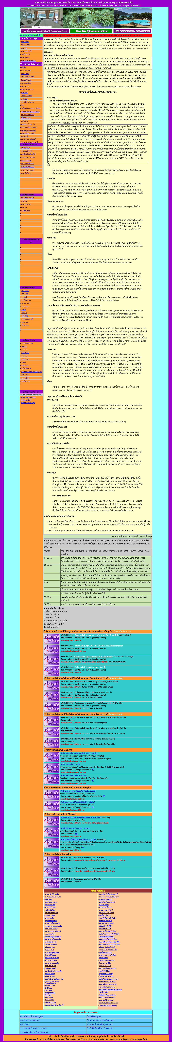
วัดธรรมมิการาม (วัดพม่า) (30, 112)
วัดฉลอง (24, 346)
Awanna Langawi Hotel (29, 142)
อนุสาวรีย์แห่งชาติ (27, 77)
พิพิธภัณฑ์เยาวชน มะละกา (108, 979)
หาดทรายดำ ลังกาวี (106, 910)
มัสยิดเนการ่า (50, 947)
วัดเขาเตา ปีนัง (50, 905)
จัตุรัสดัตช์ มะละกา (105, 974)
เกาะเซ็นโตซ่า (26, 173)
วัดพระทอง (25, 375)
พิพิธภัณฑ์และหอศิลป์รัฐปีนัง (109, 934)
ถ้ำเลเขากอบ (25, 210)
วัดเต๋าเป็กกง (103, 958)
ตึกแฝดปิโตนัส (26, 80)
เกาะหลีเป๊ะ (25, 42)
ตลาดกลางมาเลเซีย (52, 963)
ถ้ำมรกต (24, 201)
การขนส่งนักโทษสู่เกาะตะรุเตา (33, 1028)
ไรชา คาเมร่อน (26, 96)
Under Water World (28, 133)
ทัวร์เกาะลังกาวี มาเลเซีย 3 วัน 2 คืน (73, 775)
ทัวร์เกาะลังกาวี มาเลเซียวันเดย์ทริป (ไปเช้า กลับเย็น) (79, 753)
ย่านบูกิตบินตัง (50, 993)
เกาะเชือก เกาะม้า (27, 198)
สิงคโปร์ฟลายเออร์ (27, 167)
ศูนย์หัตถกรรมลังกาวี (106, 913)
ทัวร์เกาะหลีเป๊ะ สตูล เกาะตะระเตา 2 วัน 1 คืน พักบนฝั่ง (93, 656)
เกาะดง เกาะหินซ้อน (28, 61)
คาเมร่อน (24, 93)
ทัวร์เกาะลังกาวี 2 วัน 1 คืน (46, 5)
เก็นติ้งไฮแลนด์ (50, 1002)
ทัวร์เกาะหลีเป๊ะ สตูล (28, 403)
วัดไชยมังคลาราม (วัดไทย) (30, 108)
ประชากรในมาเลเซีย (52, 923)
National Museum (52, 981)
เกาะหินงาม (25, 57)
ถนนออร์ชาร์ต (26, 160)
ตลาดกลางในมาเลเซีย (53, 939)
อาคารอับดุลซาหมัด (52, 952)
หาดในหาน (25, 381)
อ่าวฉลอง (24, 350)
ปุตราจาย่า (25, 86)
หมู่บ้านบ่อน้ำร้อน (105, 907)
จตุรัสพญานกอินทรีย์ (28, 130)
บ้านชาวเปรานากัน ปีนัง (107, 955)
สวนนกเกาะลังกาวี (105, 899)
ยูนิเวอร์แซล (25, 148)
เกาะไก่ (24, 297)
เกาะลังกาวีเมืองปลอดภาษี (108, 894)
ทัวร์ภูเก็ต (126, 5)
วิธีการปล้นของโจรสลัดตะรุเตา (100, 1020)
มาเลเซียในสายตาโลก (53, 897)
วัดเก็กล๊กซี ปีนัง (104, 971)
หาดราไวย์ (25, 353)
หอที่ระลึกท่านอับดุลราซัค (54, 979)
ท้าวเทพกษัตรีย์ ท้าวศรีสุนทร (31, 372)
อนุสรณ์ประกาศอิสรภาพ (107, 984)
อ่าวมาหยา (25, 306)
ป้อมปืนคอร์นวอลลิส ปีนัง (108, 939)
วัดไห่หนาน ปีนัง (105, 929)
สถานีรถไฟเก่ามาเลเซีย (53, 971)
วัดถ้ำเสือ (25, 316)
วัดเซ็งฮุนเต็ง (103, 992)
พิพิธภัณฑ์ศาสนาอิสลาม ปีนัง (109, 944)
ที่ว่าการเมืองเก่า (51, 960)
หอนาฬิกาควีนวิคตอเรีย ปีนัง (109, 942)
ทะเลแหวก (25, 291)
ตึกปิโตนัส (48, 899)
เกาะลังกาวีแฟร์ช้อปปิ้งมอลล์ (109, 897)
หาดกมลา (24, 365)
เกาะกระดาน (25, 204)
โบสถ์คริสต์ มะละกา (106, 976)
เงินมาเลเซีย (49, 918)
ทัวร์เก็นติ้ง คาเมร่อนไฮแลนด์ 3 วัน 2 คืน (75, 828)
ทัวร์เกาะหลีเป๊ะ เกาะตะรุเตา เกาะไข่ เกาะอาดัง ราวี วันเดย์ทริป (97, 635)
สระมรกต (25, 322)
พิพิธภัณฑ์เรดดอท (27, 164)
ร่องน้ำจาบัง (25, 54)
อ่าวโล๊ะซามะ (26, 300)
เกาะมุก (24, 207)
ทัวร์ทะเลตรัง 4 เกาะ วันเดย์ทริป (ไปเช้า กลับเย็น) (78, 791)
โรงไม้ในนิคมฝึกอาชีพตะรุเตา (100, 1028)
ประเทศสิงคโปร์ (26, 151)
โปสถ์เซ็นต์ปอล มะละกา (107, 987)
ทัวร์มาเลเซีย (31, 5)
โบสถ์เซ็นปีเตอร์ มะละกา (107, 1005)
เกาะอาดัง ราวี (26, 51)
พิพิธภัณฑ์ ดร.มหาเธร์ (29, 127)
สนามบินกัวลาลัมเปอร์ (53, 931)
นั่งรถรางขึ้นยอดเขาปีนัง (107, 968)
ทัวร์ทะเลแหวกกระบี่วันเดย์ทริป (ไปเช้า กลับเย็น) (78, 802)
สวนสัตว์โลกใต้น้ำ (105, 921)
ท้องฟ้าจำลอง (50, 976)
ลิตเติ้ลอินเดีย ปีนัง (105, 952)
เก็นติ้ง (23, 67)
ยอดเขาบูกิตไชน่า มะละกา (108, 1003)
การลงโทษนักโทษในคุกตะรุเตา (34, 1032)
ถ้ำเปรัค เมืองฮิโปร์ (27, 115)
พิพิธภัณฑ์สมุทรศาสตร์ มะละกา (110, 990)
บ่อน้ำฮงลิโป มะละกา (106, 1000)
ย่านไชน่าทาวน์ (50, 942)
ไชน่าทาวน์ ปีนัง (105, 963)
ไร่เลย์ (24, 310)
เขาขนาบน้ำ (26, 303)
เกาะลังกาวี (25, 74)
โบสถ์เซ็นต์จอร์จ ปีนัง (106, 937)
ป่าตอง (23, 362)
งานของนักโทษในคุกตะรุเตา (99, 1024)
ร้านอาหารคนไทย (51, 913)
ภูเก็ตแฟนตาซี (26, 368)
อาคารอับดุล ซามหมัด (53, 937)
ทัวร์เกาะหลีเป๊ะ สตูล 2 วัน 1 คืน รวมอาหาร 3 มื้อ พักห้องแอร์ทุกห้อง (99, 646)
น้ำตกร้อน (25, 325)
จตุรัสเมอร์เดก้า (26, 83)
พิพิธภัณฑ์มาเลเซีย (52, 958)
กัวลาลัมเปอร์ (26, 71)
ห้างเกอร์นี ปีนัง (50, 907)
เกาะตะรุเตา (25, 45)
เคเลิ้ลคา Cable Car (28, 124)
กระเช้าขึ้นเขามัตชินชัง (107, 918)
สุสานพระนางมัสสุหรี (28, 139)
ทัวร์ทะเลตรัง (135, 5)
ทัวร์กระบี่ (118, 5)
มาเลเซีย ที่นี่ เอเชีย (52, 894)
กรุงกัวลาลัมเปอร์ (51, 921)
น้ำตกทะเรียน (104, 905)
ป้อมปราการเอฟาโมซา (107, 982)
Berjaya (48, 995)
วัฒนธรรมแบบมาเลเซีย (53, 926)
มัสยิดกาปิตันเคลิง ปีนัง (107, 947)
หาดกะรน (24, 359)
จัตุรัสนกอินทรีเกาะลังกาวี (54, 1005)
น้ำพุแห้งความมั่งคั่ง (28, 157)
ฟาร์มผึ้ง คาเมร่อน (27, 102)
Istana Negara (50, 983)
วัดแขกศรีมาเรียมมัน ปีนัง (108, 950)
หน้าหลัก (24, 35)
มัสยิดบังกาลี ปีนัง (105, 926)
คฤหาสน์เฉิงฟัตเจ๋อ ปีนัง (107, 931)
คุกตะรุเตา (24, 1024)
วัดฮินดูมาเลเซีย (50, 968)
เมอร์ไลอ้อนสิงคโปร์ (28, 154)
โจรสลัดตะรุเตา (94, 1016)
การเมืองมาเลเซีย (51, 929)
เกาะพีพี (24, 313)
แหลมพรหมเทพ (27, 343)
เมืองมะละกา (25, 118)
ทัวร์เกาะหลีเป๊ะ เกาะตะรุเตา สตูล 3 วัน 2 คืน (90, 667)
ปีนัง (22, 105)
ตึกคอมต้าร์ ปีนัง (105, 966)
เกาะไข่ (24, 48)
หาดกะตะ (24, 356)
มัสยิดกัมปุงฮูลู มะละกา (107, 995)
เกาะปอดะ (25, 294)
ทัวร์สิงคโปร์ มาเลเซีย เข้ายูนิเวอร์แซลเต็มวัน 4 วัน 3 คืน (80, 818)
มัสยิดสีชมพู (49, 1000)
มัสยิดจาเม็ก (49, 950)
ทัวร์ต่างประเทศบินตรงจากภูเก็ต (78, 5)
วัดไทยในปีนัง (50, 910)
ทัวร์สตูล (110, 5)
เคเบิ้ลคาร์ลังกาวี (105, 915)
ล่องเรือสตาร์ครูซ (51, 902)
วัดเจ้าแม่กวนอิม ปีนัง (106, 960)
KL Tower (49, 990)
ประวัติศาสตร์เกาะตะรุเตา (31, 1016)
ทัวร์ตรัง (103, 5)
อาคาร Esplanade (27, 170)
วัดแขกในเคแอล (51, 944)
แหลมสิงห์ (25, 378)
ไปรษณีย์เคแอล (50, 955)
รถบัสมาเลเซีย (50, 915)
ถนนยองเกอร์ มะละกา (107, 997)
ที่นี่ (93, 770)
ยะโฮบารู (24, 121)
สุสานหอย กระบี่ (27, 319)
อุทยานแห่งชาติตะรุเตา (30, 1020)
